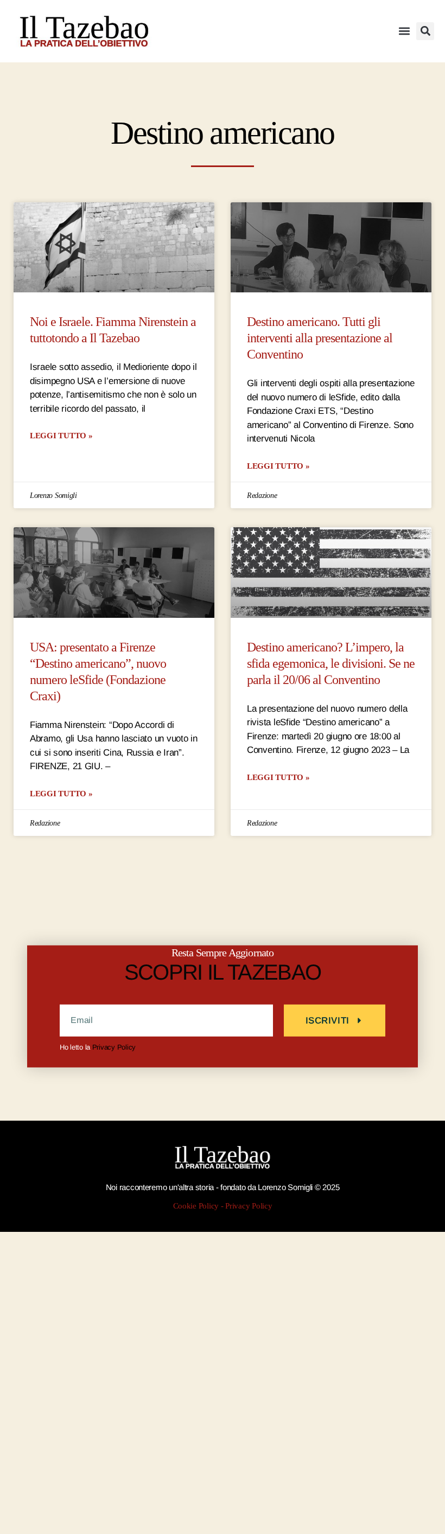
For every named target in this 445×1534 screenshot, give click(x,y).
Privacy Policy (114, 1047)
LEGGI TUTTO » (61, 435)
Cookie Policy (196, 1206)
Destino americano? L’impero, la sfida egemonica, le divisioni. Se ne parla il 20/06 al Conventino (331, 663)
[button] (404, 31)
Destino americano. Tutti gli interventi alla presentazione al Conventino (319, 338)
